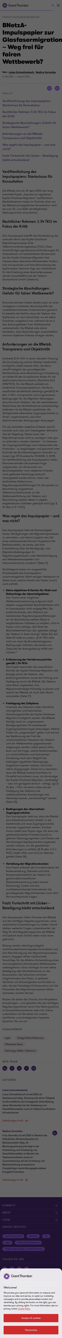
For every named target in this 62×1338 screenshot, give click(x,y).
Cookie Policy (23, 1308)
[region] (31, 1303)
